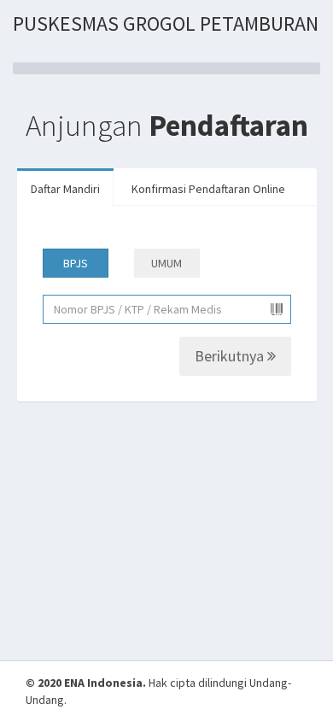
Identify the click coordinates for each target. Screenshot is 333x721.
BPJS (75, 263)
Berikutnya (231, 356)
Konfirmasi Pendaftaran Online (208, 188)
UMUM (166, 263)
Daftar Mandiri (65, 188)
